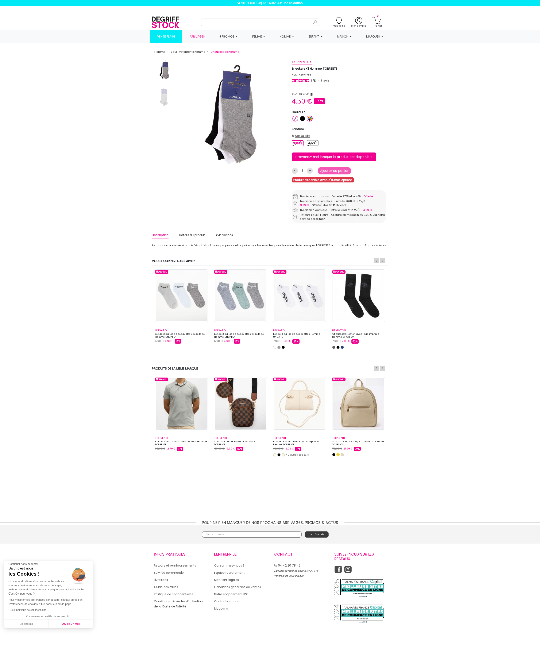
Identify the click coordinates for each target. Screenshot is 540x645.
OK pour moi (71, 623)
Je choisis (26, 623)
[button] (343, 281)
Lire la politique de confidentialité (27, 610)
